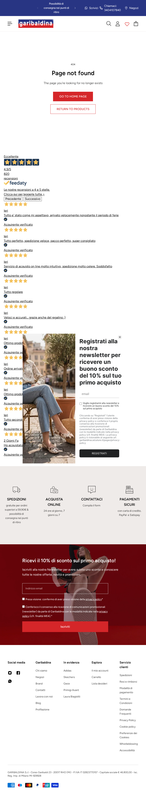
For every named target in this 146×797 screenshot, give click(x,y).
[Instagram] (10, 673)
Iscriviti (65, 626)
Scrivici (93, 8)
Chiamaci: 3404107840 (112, 8)
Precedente (13, 199)
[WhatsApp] (10, 681)
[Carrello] (136, 23)
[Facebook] (18, 673)
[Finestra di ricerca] (108, 23)
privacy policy (94, 599)
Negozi (133, 8)
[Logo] (35, 23)
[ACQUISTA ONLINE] (54, 505)
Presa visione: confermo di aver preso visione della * (64, 599)
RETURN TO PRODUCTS (73, 109)
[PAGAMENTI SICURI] (129, 505)
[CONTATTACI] (91, 505)
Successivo (32, 199)
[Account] (117, 23)
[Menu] (10, 23)
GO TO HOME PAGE (73, 96)
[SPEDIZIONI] (16, 505)
